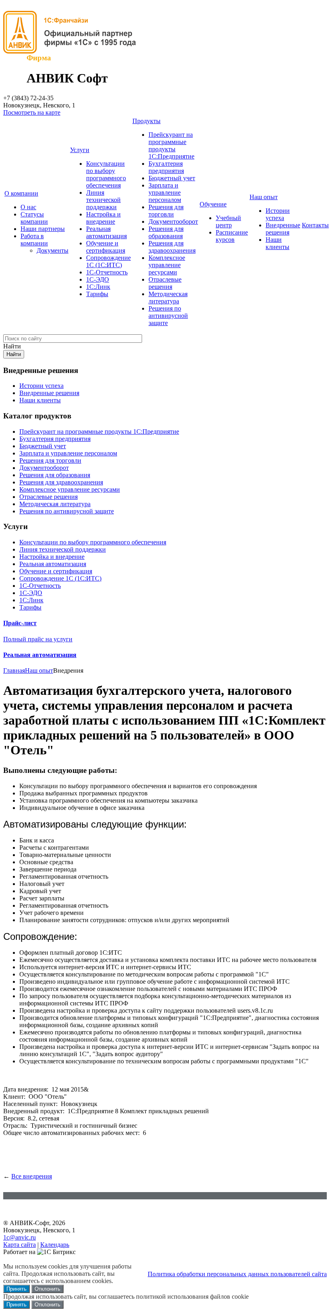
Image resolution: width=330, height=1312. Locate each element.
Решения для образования (166, 232)
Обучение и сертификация (105, 247)
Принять (16, 1289)
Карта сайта (19, 1244)
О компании (21, 193)
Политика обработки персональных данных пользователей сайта (237, 1274)
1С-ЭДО (97, 279)
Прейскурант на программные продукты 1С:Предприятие (171, 145)
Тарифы (97, 293)
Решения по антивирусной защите (168, 315)
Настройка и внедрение (103, 218)
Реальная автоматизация (106, 232)
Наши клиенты (277, 243)
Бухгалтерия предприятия (166, 167)
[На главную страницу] (73, 51)
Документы (52, 250)
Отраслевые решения (165, 283)
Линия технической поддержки (103, 199)
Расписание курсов (232, 236)
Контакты (315, 225)
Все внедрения (31, 1176)
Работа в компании (34, 240)
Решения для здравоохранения (172, 247)
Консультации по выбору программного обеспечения (106, 174)
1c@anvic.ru (19, 1237)
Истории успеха (278, 214)
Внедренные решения (283, 229)
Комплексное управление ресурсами (166, 265)
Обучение (213, 204)
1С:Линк (98, 286)
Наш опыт (264, 197)
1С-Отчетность (107, 272)
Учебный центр (228, 221)
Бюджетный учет (171, 178)
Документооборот (173, 221)
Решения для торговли (166, 211)
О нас (28, 207)
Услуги (79, 149)
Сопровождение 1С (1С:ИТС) (108, 261)
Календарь (54, 1244)
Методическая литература (168, 297)
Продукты (146, 120)
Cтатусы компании (34, 218)
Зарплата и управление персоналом (164, 192)
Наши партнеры (43, 228)
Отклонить (47, 1289)
